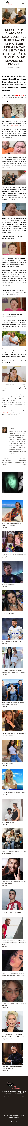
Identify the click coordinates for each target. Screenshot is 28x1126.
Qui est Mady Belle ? (7, 764)
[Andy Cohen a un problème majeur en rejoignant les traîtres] (14, 1054)
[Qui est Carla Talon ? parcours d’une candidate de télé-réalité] (14, 511)
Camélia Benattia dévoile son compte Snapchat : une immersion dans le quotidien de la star (13, 672)
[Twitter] (14, 1121)
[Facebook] (11, 1121)
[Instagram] (17, 1121)
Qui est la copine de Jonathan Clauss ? (12, 642)
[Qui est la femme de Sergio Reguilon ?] (14, 899)
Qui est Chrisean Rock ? (8, 613)
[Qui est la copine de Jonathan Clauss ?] (14, 629)
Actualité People (14, 27)
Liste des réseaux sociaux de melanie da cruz (7, 461)
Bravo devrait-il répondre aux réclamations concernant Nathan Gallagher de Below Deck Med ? (14, 943)
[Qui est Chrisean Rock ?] (14, 600)
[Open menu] (23, 2)
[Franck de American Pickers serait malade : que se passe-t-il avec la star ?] (14, 690)
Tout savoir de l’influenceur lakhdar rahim (20, 461)
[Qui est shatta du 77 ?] (14, 810)
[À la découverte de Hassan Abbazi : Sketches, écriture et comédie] (14, 869)
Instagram (10, 413)
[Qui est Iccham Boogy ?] (14, 572)
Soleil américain (14, 125)
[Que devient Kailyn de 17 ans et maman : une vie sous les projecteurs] (14, 838)
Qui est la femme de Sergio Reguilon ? (12, 912)
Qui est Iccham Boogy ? (8, 584)
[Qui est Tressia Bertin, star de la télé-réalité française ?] (14, 779)
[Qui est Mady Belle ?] (14, 751)
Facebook (23, 413)
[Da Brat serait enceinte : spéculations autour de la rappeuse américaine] (14, 541)
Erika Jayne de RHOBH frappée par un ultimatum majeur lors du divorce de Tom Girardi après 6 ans (13, 1036)
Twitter (4, 413)
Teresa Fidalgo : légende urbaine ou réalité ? (13, 495)
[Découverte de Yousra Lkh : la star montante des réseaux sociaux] (14, 720)
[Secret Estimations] (8, 3)
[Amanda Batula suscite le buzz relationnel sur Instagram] (14, 991)
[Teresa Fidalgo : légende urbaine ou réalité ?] (14, 482)
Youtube (17, 413)
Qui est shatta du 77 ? (8, 823)
